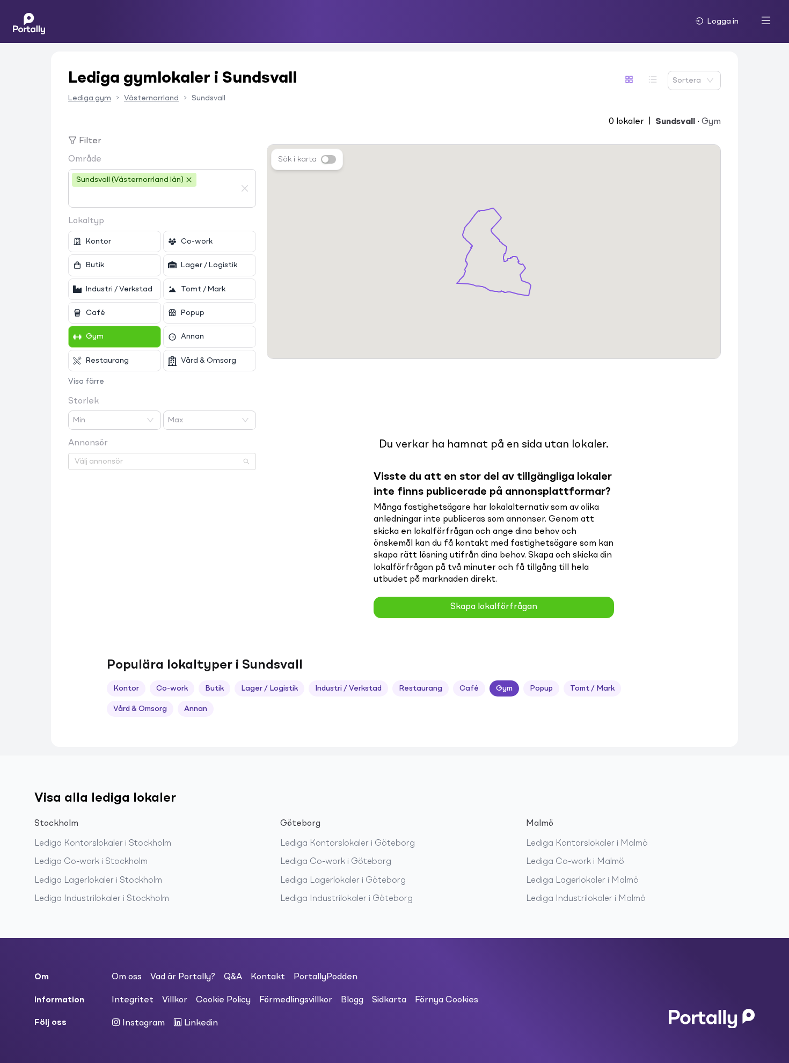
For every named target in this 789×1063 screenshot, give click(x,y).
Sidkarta (389, 1000)
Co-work (172, 688)
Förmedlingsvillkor (295, 1000)
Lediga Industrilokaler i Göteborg (346, 899)
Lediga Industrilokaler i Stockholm (101, 899)
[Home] (29, 21)
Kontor (126, 688)
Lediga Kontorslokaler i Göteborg (347, 843)
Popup (541, 688)
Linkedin (200, 1023)
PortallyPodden (325, 977)
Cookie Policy (223, 1000)
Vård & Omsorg (140, 709)
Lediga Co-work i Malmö (575, 861)
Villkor (174, 1000)
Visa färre (86, 381)
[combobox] (154, 197)
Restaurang (420, 688)
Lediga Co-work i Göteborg (335, 861)
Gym (504, 688)
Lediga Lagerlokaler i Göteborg (343, 880)
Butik (214, 688)
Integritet (133, 1000)
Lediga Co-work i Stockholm (91, 861)
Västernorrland (151, 98)
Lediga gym (89, 98)
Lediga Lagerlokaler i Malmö (582, 880)
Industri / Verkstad (348, 688)
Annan (195, 709)
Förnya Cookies (446, 1000)
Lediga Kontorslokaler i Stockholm (102, 843)
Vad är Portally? (182, 977)
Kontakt (268, 977)
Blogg (352, 1000)
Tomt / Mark (592, 688)
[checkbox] (114, 241)
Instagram (142, 1023)
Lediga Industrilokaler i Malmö (586, 899)
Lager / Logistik (269, 688)
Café (469, 688)
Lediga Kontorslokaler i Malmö (587, 843)
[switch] (328, 159)
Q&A (233, 977)
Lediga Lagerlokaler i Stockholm (98, 880)
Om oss (127, 977)
